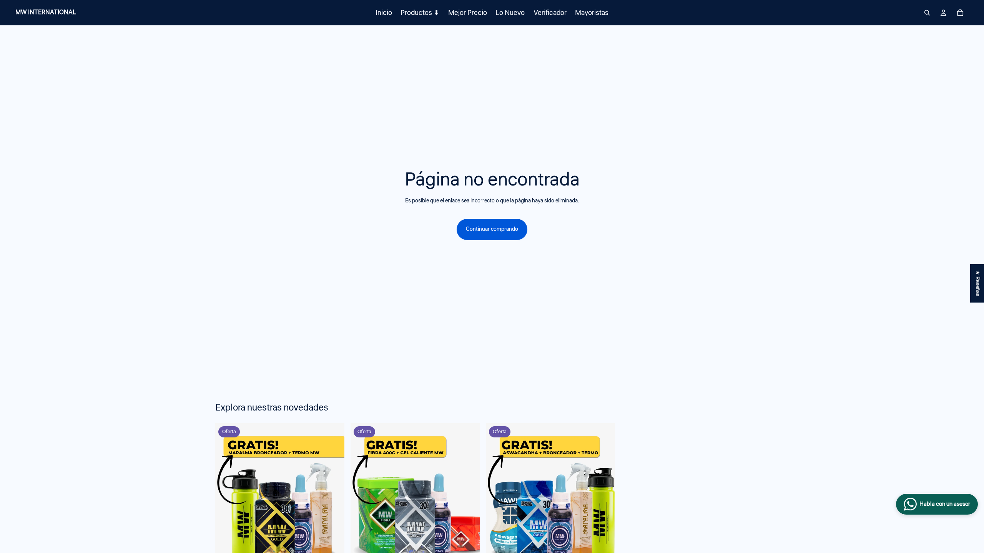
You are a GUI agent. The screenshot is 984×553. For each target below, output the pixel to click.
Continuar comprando (492, 229)
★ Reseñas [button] (977, 283)
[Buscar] (927, 12)
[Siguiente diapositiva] (760, 517)
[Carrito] (960, 12)
